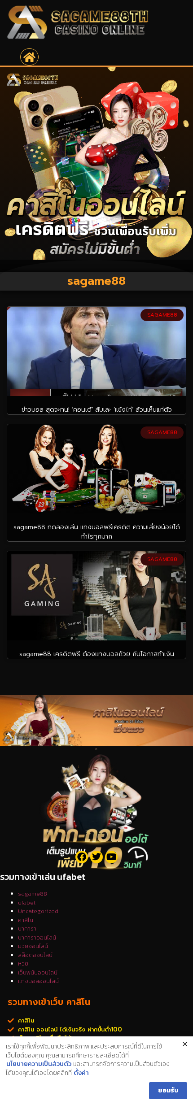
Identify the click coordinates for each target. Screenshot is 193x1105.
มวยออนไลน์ (33, 946)
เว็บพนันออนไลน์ (37, 972)
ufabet (26, 902)
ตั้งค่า (81, 1073)
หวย (23, 963)
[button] (29, 56)
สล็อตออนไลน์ (35, 955)
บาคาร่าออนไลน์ (37, 937)
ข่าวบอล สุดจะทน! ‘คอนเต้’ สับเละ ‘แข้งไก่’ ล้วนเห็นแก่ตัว (97, 409)
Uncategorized (38, 911)
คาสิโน (25, 920)
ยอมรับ (168, 1090)
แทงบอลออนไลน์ (38, 981)
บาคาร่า (27, 928)
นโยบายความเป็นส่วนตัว (38, 1064)
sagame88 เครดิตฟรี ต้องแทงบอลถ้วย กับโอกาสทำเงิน (96, 654)
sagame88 (32, 893)
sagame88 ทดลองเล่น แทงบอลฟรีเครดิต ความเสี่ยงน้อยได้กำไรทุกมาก (96, 531)
